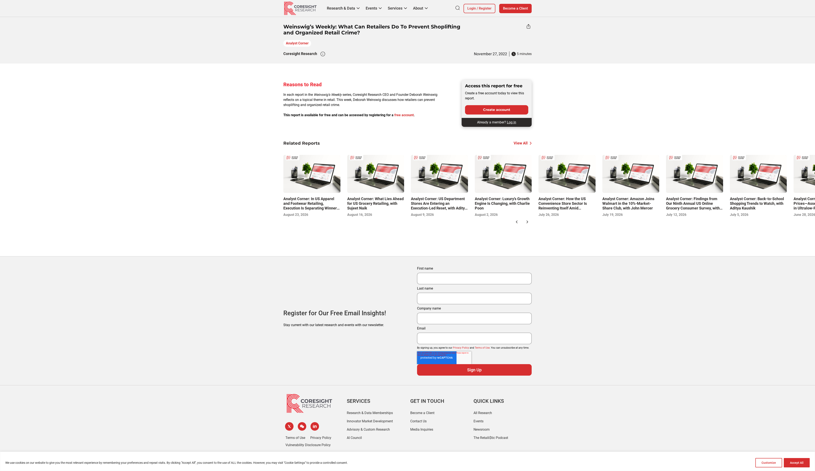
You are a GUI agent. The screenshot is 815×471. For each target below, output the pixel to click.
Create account (496, 110)
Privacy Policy (461, 347)
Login (471, 8)
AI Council (354, 438)
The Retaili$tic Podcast (491, 438)
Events (478, 421)
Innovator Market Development (370, 421)
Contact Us (418, 421)
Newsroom (482, 429)
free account (404, 115)
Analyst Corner (297, 43)
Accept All (797, 462)
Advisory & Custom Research (368, 429)
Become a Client (515, 8)
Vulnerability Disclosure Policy (308, 445)
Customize (769, 462)
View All (521, 143)
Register (485, 8)
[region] (407, 461)
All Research (483, 413)
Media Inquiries (421, 429)
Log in (511, 122)
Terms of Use (482, 347)
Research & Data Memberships (370, 413)
